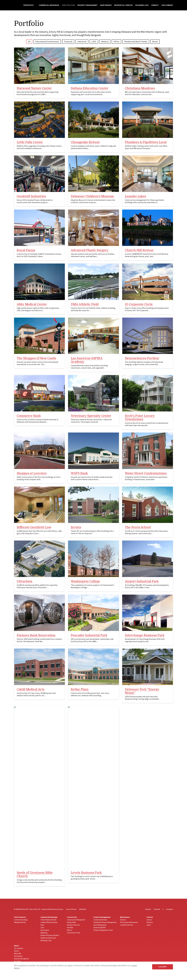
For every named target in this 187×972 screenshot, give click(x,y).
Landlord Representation (48, 922)
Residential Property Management (105, 922)
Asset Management (100, 925)
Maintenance (106, 5)
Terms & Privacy (71, 909)
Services (123, 920)
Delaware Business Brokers (49, 935)
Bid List (69, 930)
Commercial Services (100, 920)
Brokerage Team (46, 940)
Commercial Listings (21, 920)
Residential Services (123, 5)
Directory (150, 922)
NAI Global (82, 909)
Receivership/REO (100, 927)
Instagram (169, 909)
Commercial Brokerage (49, 5)
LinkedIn (148, 909)
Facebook (157, 909)
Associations (18, 956)
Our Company (167, 5)
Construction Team (73, 933)
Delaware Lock (142, 5)
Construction (68, 5)
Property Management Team (103, 930)
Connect (155, 5)
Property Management (87, 5)
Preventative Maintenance (129, 922)
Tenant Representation (48, 920)
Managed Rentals (20, 922)
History (16, 951)
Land (42, 927)
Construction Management (76, 920)
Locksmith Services (126, 925)
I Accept (163, 967)
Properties (28, 5)
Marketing (43, 933)
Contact (149, 920)
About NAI (17, 953)
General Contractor (73, 925)
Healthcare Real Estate (48, 938)
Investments (44, 930)
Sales (42, 925)
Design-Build (71, 922)
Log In (149, 925)
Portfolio (70, 927)
